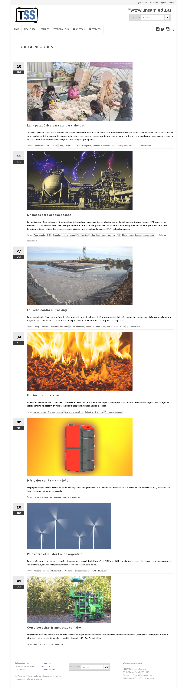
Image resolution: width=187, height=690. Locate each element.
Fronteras (79, 29)
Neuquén (69, 146)
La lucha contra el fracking (47, 310)
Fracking (46, 326)
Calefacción (47, 497)
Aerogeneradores (41, 571)
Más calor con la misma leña (47, 480)
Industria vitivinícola (94, 412)
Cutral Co (69, 571)
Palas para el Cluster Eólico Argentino (55, 554)
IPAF (55, 146)
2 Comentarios (144, 146)
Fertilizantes (82, 235)
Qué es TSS (142, 2)
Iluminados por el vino (43, 395)
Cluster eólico (57, 571)
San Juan (118, 412)
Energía (56, 235)
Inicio (16, 29)
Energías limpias (82, 571)
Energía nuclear (68, 235)
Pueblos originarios (104, 326)
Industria (67, 497)
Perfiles (45, 29)
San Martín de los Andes (103, 146)
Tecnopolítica (61, 29)
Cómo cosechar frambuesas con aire (54, 627)
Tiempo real (30, 29)
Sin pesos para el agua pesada (49, 215)
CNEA (49, 235)
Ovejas (77, 146)
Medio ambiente (77, 326)
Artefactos (95, 29)
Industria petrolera (59, 326)
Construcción (40, 146)
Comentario (135, 326)
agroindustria (40, 412)
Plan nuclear (127, 235)
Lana (61, 146)
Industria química (97, 235)
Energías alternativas (74, 412)
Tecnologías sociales (124, 146)
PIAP (118, 235)
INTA (49, 146)
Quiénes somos (167, 2)
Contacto (154, 2)
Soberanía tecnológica (144, 235)
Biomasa (51, 412)
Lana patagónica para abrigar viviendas (56, 125)
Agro (36, 644)
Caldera (37, 497)
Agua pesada (39, 235)
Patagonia (86, 146)
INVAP (93, 571)
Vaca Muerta (119, 326)
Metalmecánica (46, 644)
